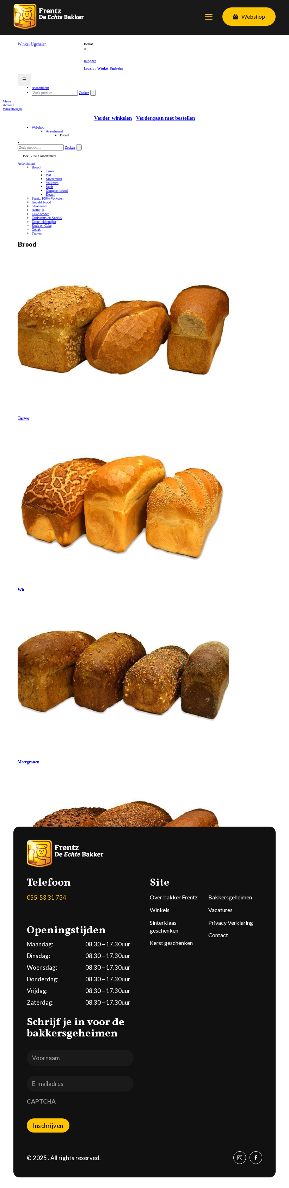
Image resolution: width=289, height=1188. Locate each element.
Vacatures (220, 909)
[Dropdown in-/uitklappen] (235, 16)
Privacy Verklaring (230, 922)
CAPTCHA (41, 1101)
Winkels (160, 909)
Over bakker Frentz (174, 897)
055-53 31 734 (46, 897)
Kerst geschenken (171, 942)
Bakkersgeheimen (230, 897)
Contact (218, 935)
